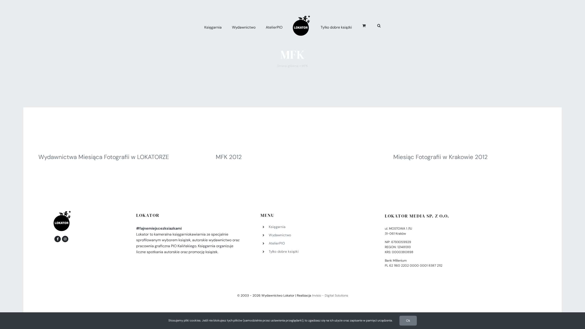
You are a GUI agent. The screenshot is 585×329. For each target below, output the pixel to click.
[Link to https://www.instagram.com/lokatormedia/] (65, 239)
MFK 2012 (229, 157)
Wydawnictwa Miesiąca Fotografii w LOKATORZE (103, 157)
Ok (408, 320)
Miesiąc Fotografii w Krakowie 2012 (440, 157)
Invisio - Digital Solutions (330, 295)
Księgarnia (277, 227)
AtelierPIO (277, 243)
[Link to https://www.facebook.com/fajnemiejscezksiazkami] (57, 239)
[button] (374, 25)
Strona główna (287, 66)
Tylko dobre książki (284, 251)
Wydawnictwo (280, 235)
